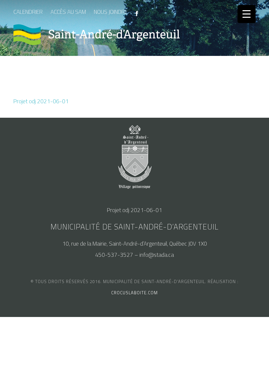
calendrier (28, 12)
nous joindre (111, 12)
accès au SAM (68, 12)
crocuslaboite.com (134, 292)
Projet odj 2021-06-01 (41, 101)
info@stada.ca (156, 255)
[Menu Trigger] (247, 14)
